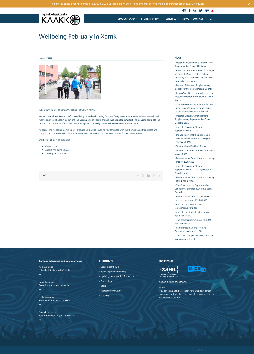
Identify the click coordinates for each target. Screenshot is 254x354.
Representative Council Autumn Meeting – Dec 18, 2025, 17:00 (194, 160)
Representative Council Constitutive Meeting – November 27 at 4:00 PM (192, 198)
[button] (211, 18)
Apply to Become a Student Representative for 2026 (188, 129)
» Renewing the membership (112, 271)
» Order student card (109, 267)
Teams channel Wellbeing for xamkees (113, 120)
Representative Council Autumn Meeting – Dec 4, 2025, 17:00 (194, 179)
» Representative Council (110, 290)
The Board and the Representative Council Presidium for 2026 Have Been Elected (193, 188)
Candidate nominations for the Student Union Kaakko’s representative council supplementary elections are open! (194, 108)
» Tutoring (104, 295)
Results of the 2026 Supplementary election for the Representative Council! (193, 87)
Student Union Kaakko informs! (191, 146)
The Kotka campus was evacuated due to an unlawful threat (194, 237)
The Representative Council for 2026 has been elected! (193, 222)
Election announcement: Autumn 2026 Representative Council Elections (194, 64)
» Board (102, 286)
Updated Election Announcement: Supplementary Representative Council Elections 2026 (193, 119)
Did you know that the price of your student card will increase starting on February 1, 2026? (192, 138)
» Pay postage (105, 281)
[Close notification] (249, 4)
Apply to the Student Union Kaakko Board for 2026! (192, 214)
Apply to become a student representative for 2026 (188, 206)
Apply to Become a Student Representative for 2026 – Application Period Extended (193, 169)
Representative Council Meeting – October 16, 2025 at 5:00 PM (191, 229)
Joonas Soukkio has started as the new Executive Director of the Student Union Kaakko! (194, 96)
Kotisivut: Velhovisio (199, 350)
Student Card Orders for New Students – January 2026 (195, 152)
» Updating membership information (116, 276)
